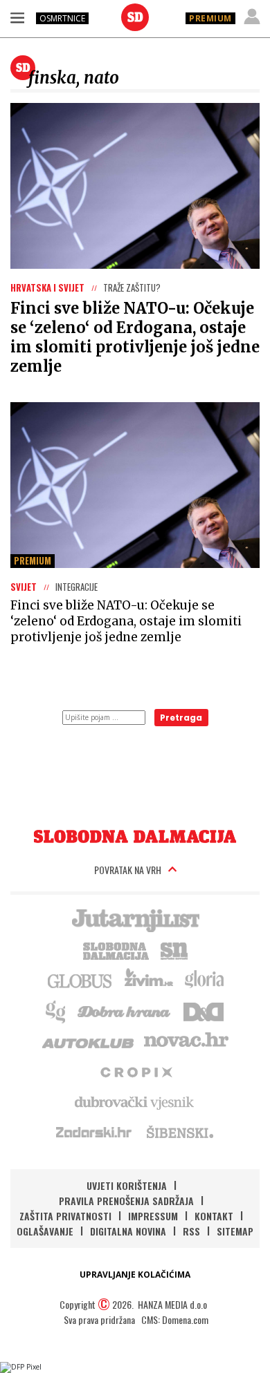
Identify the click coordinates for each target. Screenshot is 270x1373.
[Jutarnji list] (135, 919)
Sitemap (235, 1231)
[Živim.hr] (149, 980)
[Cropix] (135, 1071)
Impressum (153, 1216)
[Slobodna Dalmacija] (135, 17)
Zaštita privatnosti (65, 1216)
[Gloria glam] (56, 1010)
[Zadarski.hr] (94, 1132)
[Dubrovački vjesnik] (135, 1101)
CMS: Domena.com (174, 1319)
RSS (191, 1231)
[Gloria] (204, 980)
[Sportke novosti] (174, 949)
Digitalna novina (128, 1231)
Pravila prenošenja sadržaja (126, 1200)
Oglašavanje (45, 1231)
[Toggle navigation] (17, 17)
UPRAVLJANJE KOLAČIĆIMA (135, 1274)
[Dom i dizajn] (203, 1010)
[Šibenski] (179, 1132)
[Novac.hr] (186, 1040)
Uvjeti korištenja (127, 1185)
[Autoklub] (88, 1040)
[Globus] (80, 980)
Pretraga (181, 717)
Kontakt (214, 1216)
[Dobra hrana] (125, 1010)
